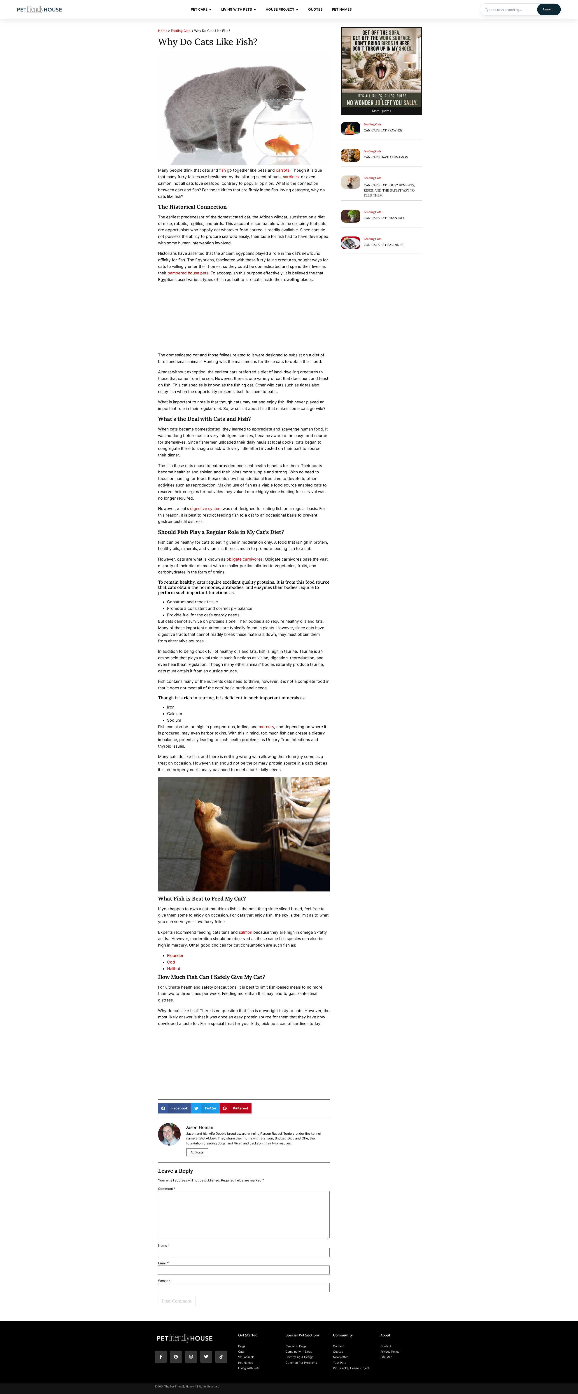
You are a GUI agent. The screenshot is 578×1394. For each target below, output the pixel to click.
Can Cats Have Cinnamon (386, 157)
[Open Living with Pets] (254, 9)
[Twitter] (206, 1357)
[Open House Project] (297, 9)
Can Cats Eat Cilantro (384, 218)
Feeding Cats (181, 31)
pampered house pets (188, 273)
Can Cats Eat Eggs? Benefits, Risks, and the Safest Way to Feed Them (389, 190)
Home (162, 31)
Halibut (173, 968)
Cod (171, 962)
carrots (282, 170)
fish (222, 170)
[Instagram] (191, 1357)
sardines (291, 176)
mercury (266, 726)
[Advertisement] (244, 318)
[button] (174, 1108)
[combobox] (508, 9)
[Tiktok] (221, 1357)
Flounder (175, 955)
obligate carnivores (244, 559)
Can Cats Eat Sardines (383, 245)
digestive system (205, 508)
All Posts (197, 1152)
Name (164, 1245)
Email (163, 1263)
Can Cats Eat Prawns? (383, 130)
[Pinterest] (176, 1357)
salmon (245, 932)
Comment (166, 1188)
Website (164, 1280)
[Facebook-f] (161, 1357)
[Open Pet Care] (210, 9)
